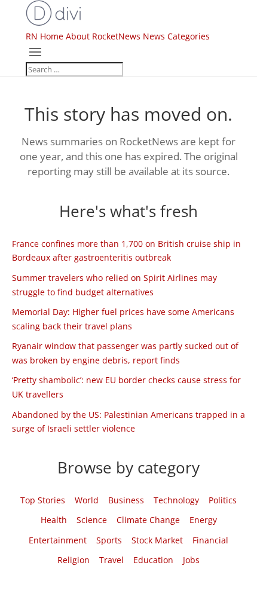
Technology (176, 500)
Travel (111, 560)
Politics (223, 500)
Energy (203, 519)
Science (92, 519)
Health (54, 519)
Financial (210, 540)
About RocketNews (103, 36)
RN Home (44, 36)
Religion (73, 560)
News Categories (176, 36)
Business (126, 500)
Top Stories (42, 500)
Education (153, 560)
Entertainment (58, 540)
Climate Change (148, 519)
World (87, 500)
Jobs (191, 560)
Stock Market (157, 540)
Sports (109, 540)
